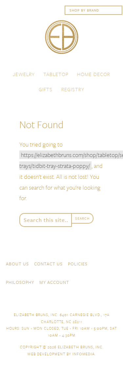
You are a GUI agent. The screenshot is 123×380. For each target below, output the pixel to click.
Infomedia (83, 354)
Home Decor (93, 74)
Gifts (45, 89)
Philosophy (20, 282)
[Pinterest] (114, 300)
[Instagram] (114, 281)
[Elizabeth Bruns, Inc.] (61, 40)
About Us (17, 263)
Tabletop (56, 74)
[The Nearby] (78, 300)
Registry (72, 89)
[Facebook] (90, 300)
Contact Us (48, 263)
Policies (78, 263)
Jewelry (24, 74)
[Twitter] (102, 300)
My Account (54, 282)
